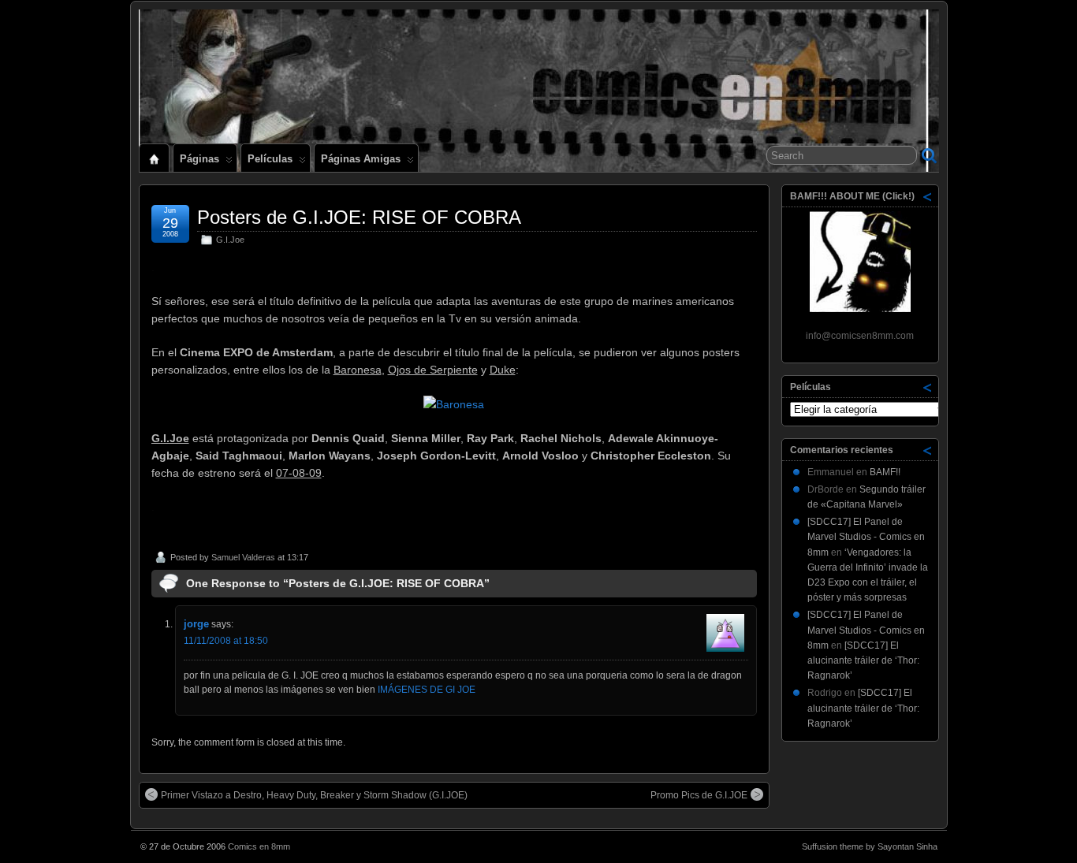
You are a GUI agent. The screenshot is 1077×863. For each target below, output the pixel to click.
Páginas (199, 159)
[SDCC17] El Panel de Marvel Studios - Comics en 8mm (866, 536)
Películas (270, 159)
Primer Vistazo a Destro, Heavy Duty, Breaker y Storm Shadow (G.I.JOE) (314, 795)
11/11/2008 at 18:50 (226, 640)
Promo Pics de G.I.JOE (698, 795)
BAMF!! (885, 472)
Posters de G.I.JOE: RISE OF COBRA (359, 217)
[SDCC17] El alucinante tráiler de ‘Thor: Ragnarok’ (863, 660)
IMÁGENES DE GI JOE (426, 689)
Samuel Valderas (243, 557)
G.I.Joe (230, 239)
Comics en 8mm (259, 846)
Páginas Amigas (361, 159)
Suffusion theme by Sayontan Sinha (869, 846)
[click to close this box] (928, 196)
